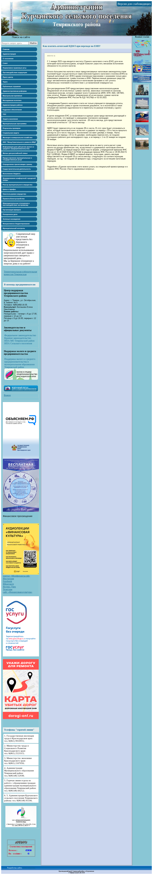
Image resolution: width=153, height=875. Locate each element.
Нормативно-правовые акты (14, 68)
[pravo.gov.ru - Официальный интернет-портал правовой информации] (142, 72)
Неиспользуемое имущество (14, 194)
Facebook (7, 581)
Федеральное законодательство (20, 335)
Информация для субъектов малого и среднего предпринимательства (18, 148)
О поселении (8, 58)
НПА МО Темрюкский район (19, 340)
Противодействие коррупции (15, 72)
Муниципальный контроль (14, 228)
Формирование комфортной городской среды (19, 179)
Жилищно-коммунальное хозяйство (17, 137)
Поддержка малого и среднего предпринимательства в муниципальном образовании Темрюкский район (19, 363)
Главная (6, 49)
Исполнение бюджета (11, 174)
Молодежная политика (12, 100)
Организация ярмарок (12, 210)
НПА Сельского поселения (18, 343)
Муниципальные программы (14, 123)
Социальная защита (11, 133)
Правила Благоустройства (14, 199)
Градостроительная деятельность (17, 169)
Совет (5, 63)
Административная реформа (15, 91)
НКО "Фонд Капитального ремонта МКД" (19, 142)
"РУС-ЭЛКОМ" (29, 868)
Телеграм (7, 589)
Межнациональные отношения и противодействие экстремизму (16, 204)
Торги (5, 82)
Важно (7, 395)
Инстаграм (8, 578)
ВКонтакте (8, 584)
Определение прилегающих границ (17, 164)
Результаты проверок (11, 128)
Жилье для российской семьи (15, 153)
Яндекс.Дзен (9, 586)
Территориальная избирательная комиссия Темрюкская (20, 273)
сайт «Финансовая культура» (17, 592)
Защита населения (10, 119)
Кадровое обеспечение (12, 110)
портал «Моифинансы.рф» (16, 576)
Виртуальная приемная (12, 96)
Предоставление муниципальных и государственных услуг (17, 159)
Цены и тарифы (9, 189)
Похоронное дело (10, 214)
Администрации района (12, 105)
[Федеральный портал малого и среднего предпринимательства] (21, 390)
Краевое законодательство (17, 338)
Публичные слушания (12, 86)
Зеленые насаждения (11, 219)
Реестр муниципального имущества (17, 185)
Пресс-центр (8, 77)
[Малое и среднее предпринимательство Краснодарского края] (21, 379)
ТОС (4, 114)
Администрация (9, 54)
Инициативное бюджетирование (16, 224)
